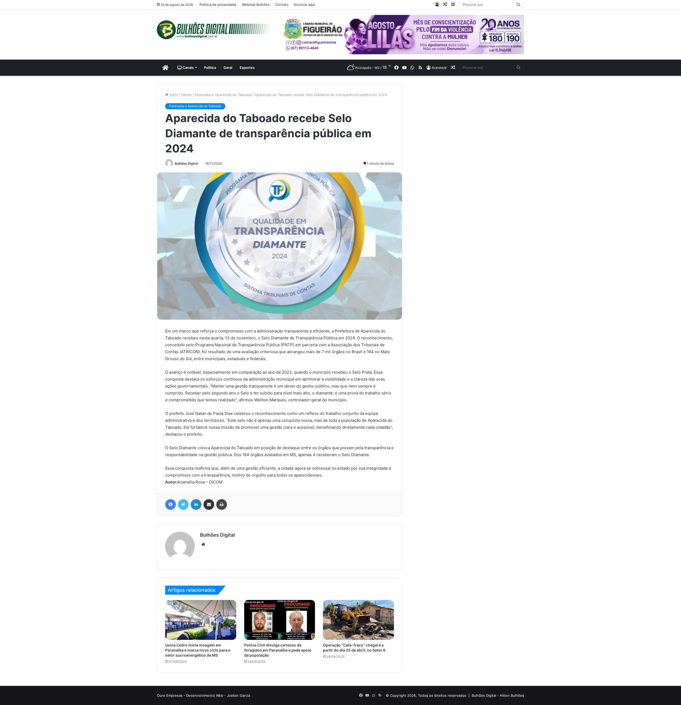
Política (210, 67)
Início (173, 95)
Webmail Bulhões (256, 4)
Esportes (247, 67)
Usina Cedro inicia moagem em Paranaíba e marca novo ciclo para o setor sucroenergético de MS (198, 650)
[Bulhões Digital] (215, 29)
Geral (227, 67)
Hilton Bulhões (512, 695)
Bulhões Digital (186, 163)
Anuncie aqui (304, 4)
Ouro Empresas (169, 695)
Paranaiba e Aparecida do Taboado (223, 95)
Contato (281, 4)
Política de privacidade (218, 4)
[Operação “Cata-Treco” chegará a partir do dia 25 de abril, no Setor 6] (358, 620)
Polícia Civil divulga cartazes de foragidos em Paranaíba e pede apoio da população (278, 650)
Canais (188, 67)
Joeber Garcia (238, 695)
